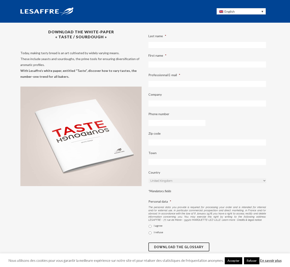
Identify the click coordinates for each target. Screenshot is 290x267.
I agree (158, 225)
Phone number (158, 114)
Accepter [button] (233, 260)
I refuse (158, 232)
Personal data (159, 201)
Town (152, 153)
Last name (157, 36)
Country (154, 172)
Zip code (154, 133)
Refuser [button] (252, 260)
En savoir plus (271, 260)
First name (157, 55)
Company (155, 94)
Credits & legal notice (249, 219)
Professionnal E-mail (164, 75)
